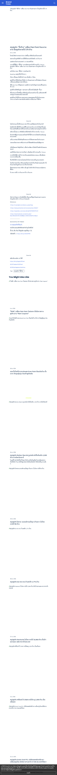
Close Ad (28, 121)
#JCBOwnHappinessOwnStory (17, 267)
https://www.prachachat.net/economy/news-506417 (24, 208)
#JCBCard (20, 264)
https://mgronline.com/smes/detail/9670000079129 (24, 211)
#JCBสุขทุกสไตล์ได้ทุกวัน (16, 224)
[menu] (2, 2)
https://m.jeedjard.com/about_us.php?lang (21, 205)
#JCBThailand (13, 264)
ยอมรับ (28, 773)
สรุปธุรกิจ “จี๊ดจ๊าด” (18, 271)
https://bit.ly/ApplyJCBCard (17, 261)
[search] (54, 2)
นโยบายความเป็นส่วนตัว (7, 768)
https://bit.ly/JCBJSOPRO (23, 233)
